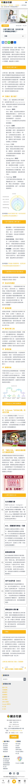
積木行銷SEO (4, 5)
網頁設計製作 (6, 764)
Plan (9, 782)
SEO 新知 (4, 699)
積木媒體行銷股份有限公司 (10, 776)
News (19, 782)
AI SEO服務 (6, 760)
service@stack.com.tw (15, 730)
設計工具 (4, 687)
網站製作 (4, 692)
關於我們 (5, 743)
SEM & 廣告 (5, 702)
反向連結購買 (6, 762)
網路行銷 (10, 661)
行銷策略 (17, 5)
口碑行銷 (4, 661)
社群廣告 (4, 694)
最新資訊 (11, 5)
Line (25, 782)
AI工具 (4, 706)
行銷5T (15, 661)
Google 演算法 (6, 704)
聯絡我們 (5, 751)
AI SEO (4, 709)
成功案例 (5, 745)
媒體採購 (5, 768)
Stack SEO (14, 778)
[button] (26, 2)
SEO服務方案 (6, 759)
